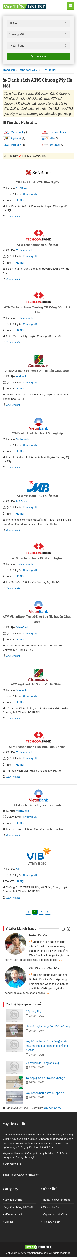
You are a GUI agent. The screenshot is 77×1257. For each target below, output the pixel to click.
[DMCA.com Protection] (38, 1246)
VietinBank (17, 132)
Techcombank (57, 132)
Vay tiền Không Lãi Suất (18, 1207)
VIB (51, 138)
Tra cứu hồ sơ (51, 1221)
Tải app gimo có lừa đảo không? (45, 1078)
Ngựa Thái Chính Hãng (56, 1199)
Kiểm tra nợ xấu (13, 1214)
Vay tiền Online (53, 1107)
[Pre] (63, 929)
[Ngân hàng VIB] (38, 854)
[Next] (68, 929)
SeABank (54, 144)
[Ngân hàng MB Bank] (38, 486)
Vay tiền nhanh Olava (55, 1214)
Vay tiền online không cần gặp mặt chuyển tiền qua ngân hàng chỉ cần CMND (47, 1046)
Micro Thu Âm (51, 1207)
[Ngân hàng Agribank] (38, 361)
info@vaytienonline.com (25, 1174)
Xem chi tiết (13, 216)
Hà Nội (20, 199)
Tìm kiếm (39, 56)
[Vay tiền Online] (33, 5)
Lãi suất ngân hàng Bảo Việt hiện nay (48, 1026)
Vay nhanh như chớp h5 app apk (45, 1093)
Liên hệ (8, 1221)
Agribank (15, 138)
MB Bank (21, 501)
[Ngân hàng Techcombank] (38, 235)
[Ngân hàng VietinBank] (38, 424)
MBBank (15, 144)
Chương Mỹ (30, 193)
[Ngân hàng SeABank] (38, 173)
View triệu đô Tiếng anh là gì (43, 1063)
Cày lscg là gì (34, 1011)
